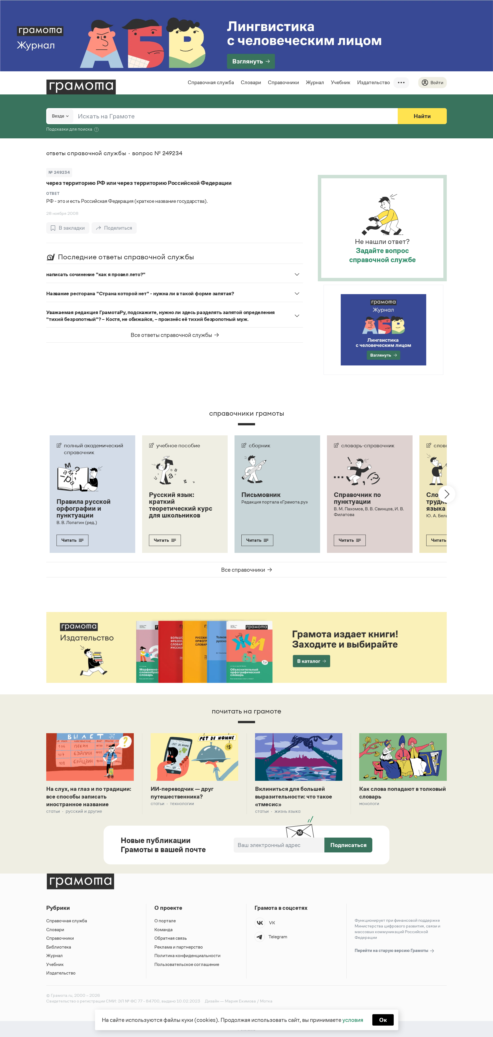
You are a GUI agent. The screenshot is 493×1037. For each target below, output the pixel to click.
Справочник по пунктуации (357, 498)
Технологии (182, 803)
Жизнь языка (287, 811)
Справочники (283, 82)
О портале (165, 920)
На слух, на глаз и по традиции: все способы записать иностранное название (88, 796)
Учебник (340, 82)
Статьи (53, 811)
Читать (68, 540)
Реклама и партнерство (178, 947)
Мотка (266, 1000)
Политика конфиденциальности (187, 955)
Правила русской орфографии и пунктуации (83, 508)
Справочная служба (211, 82)
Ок (383, 1020)
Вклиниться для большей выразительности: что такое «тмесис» (293, 796)
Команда (163, 929)
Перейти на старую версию (392, 950)
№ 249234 (59, 172)
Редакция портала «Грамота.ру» (274, 502)
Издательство (373, 82)
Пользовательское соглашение (186, 964)
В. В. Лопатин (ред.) (76, 522)
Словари (251, 82)
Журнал (315, 82)
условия (352, 1020)
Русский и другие (84, 811)
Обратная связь (170, 938)
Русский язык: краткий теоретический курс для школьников (180, 505)
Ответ (52, 193)
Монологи (369, 803)
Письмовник (261, 494)
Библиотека (58, 947)
